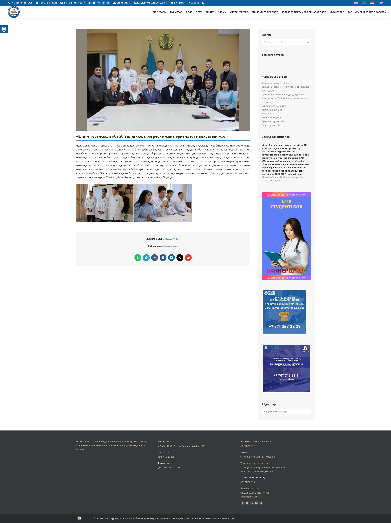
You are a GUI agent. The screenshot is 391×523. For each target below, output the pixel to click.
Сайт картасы (124, 2)
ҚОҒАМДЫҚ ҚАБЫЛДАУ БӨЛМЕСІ (150, 2)
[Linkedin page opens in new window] (108, 3)
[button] (4, 29)
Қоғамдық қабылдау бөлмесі (277, 83)
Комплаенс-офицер (272, 109)
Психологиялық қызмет (274, 105)
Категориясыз (170, 246)
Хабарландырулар (271, 117)
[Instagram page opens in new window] (99, 3)
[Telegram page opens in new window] (103, 3)
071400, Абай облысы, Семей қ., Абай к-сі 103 (181, 446)
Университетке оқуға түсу (254, 463)
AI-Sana (195, 2)
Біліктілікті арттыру (250, 488)
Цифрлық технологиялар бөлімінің (127, 518)
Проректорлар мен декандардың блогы (283, 94)
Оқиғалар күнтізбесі (272, 125)
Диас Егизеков (185, 518)
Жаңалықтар (268, 113)
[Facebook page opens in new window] (90, 3)
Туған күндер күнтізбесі (274, 121)
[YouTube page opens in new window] (94, 3)
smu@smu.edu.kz (48, 2)
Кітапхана (179, 2)
